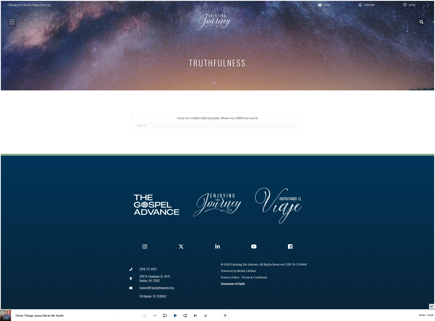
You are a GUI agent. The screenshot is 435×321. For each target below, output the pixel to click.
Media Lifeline (246, 271)
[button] (324, 5)
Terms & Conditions (254, 277)
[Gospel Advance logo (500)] (156, 204)
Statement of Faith (233, 284)
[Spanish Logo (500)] (278, 204)
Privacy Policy (230, 277)
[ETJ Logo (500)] (217, 204)
